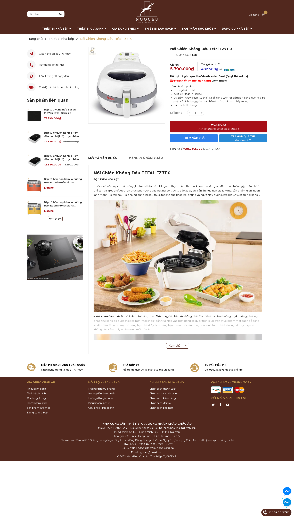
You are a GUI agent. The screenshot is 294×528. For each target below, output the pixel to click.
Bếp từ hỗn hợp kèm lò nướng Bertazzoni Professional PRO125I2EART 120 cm (63, 182)
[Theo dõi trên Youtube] (227, 404)
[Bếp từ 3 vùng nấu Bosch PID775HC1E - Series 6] (34, 115)
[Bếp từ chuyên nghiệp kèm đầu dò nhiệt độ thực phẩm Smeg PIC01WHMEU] (34, 138)
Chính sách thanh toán (163, 388)
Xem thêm (55, 218)
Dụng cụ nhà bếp (37, 412)
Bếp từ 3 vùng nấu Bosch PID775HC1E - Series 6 (60, 111)
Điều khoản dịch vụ (99, 403)
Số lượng (176, 112)
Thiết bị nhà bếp (36, 388)
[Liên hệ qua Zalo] (287, 502)
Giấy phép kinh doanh (101, 407)
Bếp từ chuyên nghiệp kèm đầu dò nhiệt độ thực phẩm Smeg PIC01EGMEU (61, 159)
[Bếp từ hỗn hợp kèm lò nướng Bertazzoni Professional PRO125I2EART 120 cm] (34, 185)
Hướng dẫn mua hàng (101, 388)
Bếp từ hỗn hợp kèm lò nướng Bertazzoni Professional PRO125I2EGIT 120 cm (63, 205)
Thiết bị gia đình (36, 393)
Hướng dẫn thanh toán (102, 393)
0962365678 (193, 148)
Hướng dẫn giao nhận (101, 398)
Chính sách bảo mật (161, 407)
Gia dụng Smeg (36, 398)
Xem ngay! (219, 80)
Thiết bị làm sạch (37, 403)
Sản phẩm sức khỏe (39, 407)
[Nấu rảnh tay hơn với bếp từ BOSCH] (55, 257)
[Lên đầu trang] (288, 522)
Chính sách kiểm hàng (163, 398)
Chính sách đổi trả (160, 403)
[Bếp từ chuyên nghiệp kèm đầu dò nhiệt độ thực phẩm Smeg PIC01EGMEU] (34, 161)
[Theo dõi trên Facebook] (220, 404)
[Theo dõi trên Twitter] (213, 404)
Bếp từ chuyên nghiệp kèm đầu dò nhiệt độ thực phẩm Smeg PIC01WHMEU (61, 136)
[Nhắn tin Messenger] (287, 491)
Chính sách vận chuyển (163, 393)
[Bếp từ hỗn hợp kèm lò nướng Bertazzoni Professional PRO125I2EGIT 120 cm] (34, 208)
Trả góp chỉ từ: (210, 64)
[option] (126, 85)
